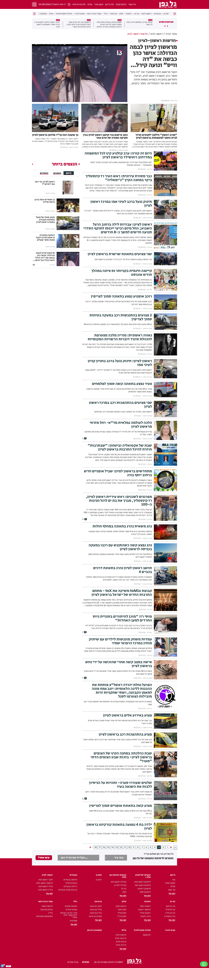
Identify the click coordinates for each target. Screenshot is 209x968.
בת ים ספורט (169, 916)
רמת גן (166, 13)
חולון (121, 13)
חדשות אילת (120, 935)
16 (104, 847)
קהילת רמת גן (120, 885)
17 (100, 847)
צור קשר (171, 889)
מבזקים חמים (166, 21)
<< (175, 847)
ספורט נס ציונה (95, 916)
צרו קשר (132, 4)
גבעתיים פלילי (71, 883)
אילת (51, 13)
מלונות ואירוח (71, 909)
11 (125, 847)
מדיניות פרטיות (78, 4)
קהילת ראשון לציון (118, 881)
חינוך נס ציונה (96, 906)
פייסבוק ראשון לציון (142, 881)
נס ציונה (113, 13)
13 (117, 847)
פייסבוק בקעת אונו (143, 885)
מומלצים (73, 920)
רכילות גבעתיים (70, 886)
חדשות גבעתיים (70, 879)
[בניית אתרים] (85, 962)
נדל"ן (50, 913)
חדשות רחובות (144, 909)
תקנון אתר (98, 4)
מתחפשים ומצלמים (44, 916)
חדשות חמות (47, 906)
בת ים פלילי (170, 909)
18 (95, 847)
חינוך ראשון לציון (46, 879)
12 (121, 847)
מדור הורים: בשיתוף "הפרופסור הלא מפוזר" (68, 915)
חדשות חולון (121, 906)
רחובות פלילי (145, 913)
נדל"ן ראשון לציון (45, 889)
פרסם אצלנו (121, 4)
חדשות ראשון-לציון (44, 883)
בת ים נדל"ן (170, 913)
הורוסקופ (147, 935)
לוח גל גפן (109, 4)
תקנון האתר (170, 883)
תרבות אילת (121, 941)
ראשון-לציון (147, 13)
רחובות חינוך (145, 906)
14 (112, 847)
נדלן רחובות (145, 916)
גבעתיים (157, 13)
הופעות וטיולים (71, 906)
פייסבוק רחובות (144, 888)
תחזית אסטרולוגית (64, 13)
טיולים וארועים (47, 909)
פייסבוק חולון (145, 892)
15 (108, 847)
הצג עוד (171, 893)
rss (173, 879)
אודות (89, 4)
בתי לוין (174, 100)
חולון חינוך (122, 909)
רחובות (129, 13)
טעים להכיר (79, 13)
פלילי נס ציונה (96, 909)
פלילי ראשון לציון (46, 886)
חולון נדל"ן (121, 916)
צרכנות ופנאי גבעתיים (67, 889)
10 (129, 847)
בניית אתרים (73, 962)
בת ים (136, 13)
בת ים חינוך (170, 906)
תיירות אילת (121, 945)
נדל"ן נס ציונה (96, 913)
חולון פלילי (122, 913)
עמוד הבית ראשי (94, 13)
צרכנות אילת (120, 938)
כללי (106, 13)
